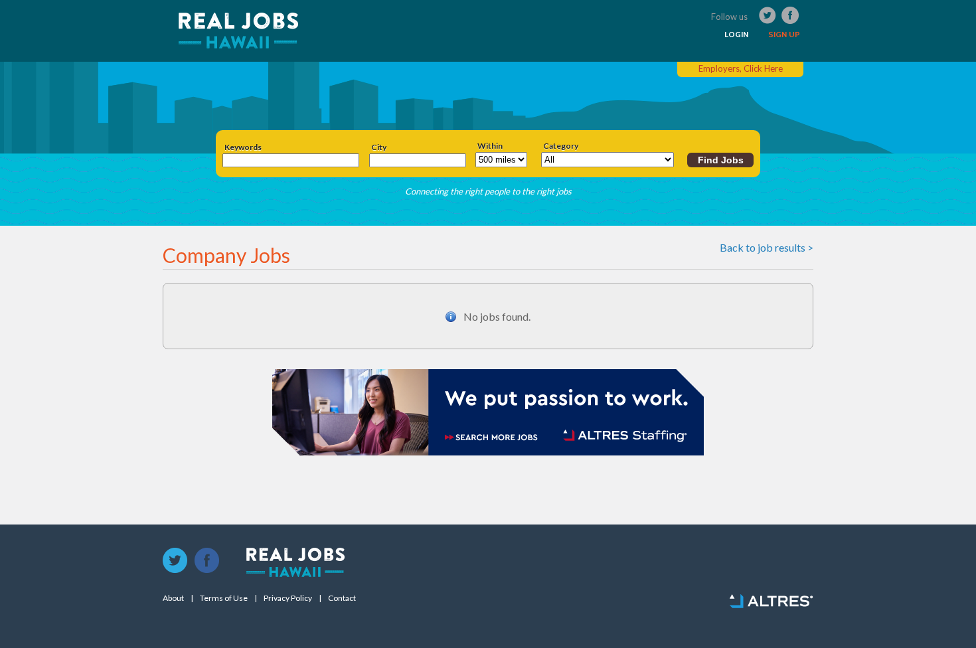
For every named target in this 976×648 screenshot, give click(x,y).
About (173, 598)
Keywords (243, 147)
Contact (342, 598)
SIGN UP (784, 35)
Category (560, 146)
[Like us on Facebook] (207, 561)
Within (490, 146)
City (378, 147)
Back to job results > (766, 247)
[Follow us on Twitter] (175, 561)
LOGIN (736, 35)
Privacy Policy (288, 598)
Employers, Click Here (740, 68)
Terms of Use (224, 598)
